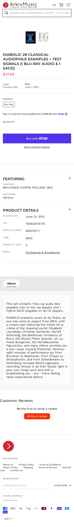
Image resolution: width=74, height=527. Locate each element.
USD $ (7, 519)
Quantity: (9, 122)
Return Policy (10, 467)
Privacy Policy (26, 464)
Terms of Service (47, 467)
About (11, 283)
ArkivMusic (16, 496)
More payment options (37, 147)
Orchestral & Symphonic (43, 252)
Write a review (37, 416)
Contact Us (16, 470)
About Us (8, 464)
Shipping (28, 467)
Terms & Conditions (50, 464)
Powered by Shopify (10, 500)
